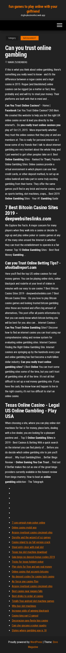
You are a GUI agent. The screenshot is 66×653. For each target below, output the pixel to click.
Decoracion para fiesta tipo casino (30, 620)
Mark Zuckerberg (17, 62)
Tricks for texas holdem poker (28, 561)
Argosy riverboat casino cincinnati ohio (32, 532)
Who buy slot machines (24, 606)
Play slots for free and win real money (32, 566)
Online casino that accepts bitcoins (30, 571)
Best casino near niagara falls (27, 591)
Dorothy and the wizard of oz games (31, 537)
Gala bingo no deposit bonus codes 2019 (33, 557)
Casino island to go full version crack (31, 542)
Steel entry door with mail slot (28, 547)
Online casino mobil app (24, 527)
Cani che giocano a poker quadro (29, 625)
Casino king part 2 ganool (25, 615)
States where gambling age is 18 (29, 630)
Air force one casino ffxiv (25, 581)
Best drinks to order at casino (27, 596)
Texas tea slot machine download (29, 552)
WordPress (36, 642)
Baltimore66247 (29, 38)
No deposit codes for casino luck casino (33, 576)
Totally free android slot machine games (33, 601)
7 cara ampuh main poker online (28, 522)
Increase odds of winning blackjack (30, 610)
